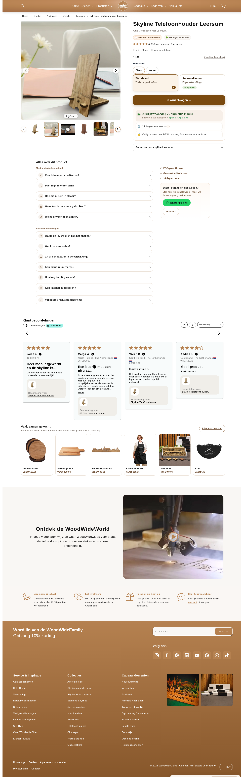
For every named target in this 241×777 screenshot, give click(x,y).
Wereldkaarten (75, 738)
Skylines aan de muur (79, 688)
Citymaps (72, 732)
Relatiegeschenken (132, 744)
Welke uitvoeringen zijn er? (61, 216)
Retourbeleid (20, 707)
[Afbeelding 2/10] (51, 129)
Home (75, 6)
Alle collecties (75, 681)
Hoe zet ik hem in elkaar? (60, 196)
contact (192, 602)
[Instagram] (157, 655)
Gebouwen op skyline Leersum (154, 147)
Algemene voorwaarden (53, 762)
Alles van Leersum (212, 428)
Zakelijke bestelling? (214, 57)
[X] (177, 655)
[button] (140, 44)
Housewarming (130, 681)
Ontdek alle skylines (24, 719)
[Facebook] (167, 655)
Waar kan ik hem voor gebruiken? (65, 206)
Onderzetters (74, 744)
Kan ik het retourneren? (59, 267)
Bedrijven (157, 6)
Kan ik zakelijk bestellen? (60, 287)
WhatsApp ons (179, 202)
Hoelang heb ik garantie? (60, 277)
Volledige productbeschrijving (63, 300)
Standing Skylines (77, 700)
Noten (152, 70)
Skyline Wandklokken (79, 694)
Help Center (20, 688)
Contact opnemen (23, 681)
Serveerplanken (76, 707)
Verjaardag (128, 688)
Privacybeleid (20, 768)
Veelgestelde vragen (24, 713)
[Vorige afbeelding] (26, 71)
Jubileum (127, 694)
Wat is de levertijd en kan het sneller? (68, 236)
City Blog (18, 726)
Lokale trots (128, 726)
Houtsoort (139, 63)
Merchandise (74, 713)
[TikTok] (227, 655)
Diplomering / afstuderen (135, 713)
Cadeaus (140, 6)
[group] (70, 70)
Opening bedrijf (130, 738)
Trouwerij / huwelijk (132, 707)
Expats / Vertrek (131, 719)
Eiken (139, 70)
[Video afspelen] (67, 129)
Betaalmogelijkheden (24, 700)
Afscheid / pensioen (133, 700)
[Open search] (184, 325)
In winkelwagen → (179, 100)
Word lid (223, 631)
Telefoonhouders (76, 726)
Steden (86, 6)
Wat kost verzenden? (58, 246)
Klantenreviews (21, 738)
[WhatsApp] (217, 655)
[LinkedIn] (187, 655)
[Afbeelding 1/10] (35, 129)
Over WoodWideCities (25, 732)
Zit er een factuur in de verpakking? (67, 256)
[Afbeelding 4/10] (100, 129)
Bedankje (127, 732)
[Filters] (192, 325)
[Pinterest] (207, 655)
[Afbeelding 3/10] (84, 129)
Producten (103, 6)
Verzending (19, 694)
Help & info (176, 6)
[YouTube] (197, 655)
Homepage (19, 762)
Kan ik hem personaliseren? (62, 175)
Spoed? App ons (178, 117)
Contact (35, 768)
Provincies (73, 719)
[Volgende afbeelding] (116, 71)
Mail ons (171, 211)
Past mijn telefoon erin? (59, 185)
